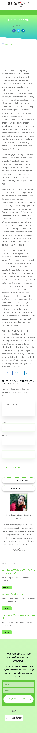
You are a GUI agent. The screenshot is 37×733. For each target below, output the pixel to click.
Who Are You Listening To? (15, 594)
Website (5, 449)
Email (5, 435)
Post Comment (13, 467)
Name (5, 422)
